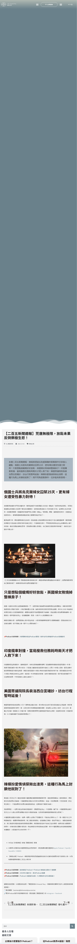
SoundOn (11, 851)
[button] (37, 4)
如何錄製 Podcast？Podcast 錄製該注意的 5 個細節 (38, 870)
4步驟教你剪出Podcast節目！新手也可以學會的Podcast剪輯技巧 (42, 636)
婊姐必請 (31, 444)
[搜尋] (72, 926)
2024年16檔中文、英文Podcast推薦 (32, 873)
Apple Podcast (58, 848)
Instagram (50, 893)
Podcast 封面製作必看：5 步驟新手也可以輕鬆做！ (37, 876)
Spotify (67, 848)
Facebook (58, 893)
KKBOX (18, 851)
